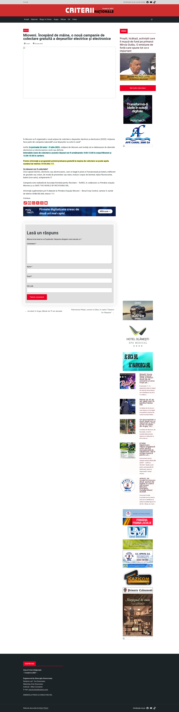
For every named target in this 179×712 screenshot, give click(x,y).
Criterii (28, 43)
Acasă (25, 2)
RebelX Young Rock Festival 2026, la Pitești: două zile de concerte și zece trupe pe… (147, 378)
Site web (30, 286)
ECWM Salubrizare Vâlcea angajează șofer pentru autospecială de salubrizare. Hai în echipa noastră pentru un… (147, 449)
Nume (29, 267)
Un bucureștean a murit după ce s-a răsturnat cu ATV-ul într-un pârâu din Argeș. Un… (147, 422)
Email (29, 276)
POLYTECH (43, 708)
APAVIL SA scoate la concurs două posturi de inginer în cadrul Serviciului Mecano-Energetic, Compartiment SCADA (147, 485)
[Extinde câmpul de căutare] (152, 19)
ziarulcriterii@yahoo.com (38, 690)
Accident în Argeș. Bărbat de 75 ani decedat (44, 311)
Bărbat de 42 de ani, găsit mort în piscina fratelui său (147, 402)
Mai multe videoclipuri (138, 88)
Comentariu (31, 244)
